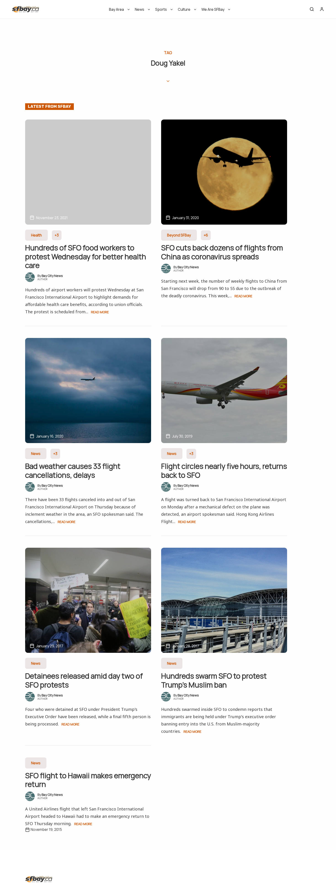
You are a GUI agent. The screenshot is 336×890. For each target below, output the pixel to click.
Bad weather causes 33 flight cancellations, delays (72, 470)
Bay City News (52, 276)
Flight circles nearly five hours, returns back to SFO (224, 470)
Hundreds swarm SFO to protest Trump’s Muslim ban (214, 680)
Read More (100, 312)
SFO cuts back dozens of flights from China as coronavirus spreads (222, 252)
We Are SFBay (212, 9)
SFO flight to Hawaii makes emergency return (88, 779)
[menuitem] (117, 11)
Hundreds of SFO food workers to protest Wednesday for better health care (85, 256)
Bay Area (116, 9)
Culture (184, 9)
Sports (161, 9)
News (139, 9)
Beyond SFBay (179, 235)
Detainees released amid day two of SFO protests (84, 680)
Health (36, 235)
